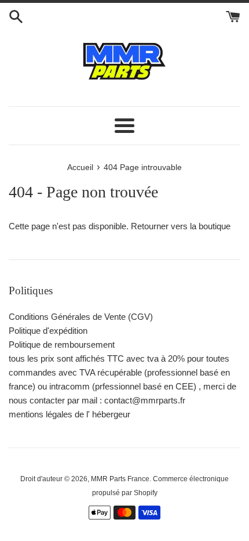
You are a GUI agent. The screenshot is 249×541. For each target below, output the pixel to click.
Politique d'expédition (48, 331)
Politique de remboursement (62, 344)
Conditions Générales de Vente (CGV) (81, 317)
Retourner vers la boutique (180, 226)
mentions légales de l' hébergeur (69, 414)
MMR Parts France (120, 479)
